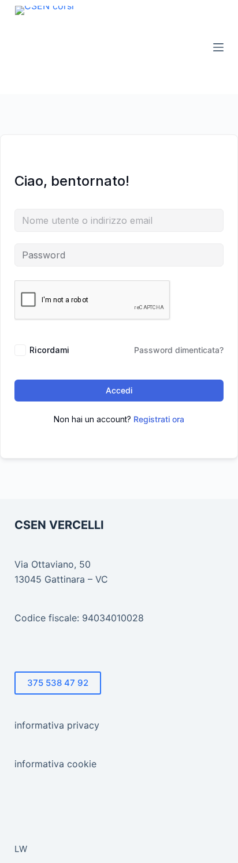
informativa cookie (55, 764)
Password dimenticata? (179, 350)
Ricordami (49, 350)
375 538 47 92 (57, 682)
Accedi (119, 390)
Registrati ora (158, 419)
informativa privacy (56, 725)
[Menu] (218, 47)
